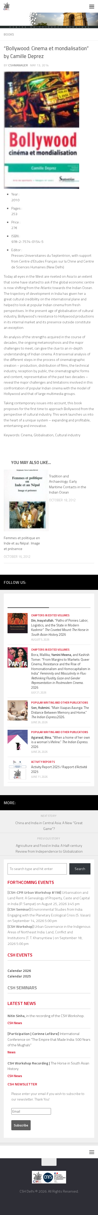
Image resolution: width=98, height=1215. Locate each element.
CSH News (15, 1022)
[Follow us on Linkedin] (91, 582)
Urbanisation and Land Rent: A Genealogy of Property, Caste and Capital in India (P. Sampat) (49, 898)
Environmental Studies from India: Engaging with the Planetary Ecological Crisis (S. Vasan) (49, 912)
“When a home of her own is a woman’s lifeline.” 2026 (60, 742)
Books (9, 34)
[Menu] (91, 6)
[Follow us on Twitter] (69, 582)
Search (80, 868)
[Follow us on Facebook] (61, 582)
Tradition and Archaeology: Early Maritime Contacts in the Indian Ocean (67, 484)
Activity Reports (43, 762)
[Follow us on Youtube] (84, 582)
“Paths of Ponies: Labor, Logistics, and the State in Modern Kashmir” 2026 (59, 627)
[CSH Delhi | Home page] (7, 6)
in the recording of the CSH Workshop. (46, 1015)
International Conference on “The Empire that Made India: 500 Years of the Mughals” (49, 1039)
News (12, 1052)
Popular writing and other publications (59, 703)
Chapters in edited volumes (50, 615)
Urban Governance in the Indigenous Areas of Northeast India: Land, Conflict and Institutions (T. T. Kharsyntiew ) (49, 932)
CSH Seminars (22, 987)
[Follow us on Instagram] (76, 582)
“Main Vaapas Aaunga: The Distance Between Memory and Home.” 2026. (60, 712)
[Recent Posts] (28, 602)
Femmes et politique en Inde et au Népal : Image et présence (22, 543)
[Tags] (69, 602)
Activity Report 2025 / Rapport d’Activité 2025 (59, 769)
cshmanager (18, 65)
